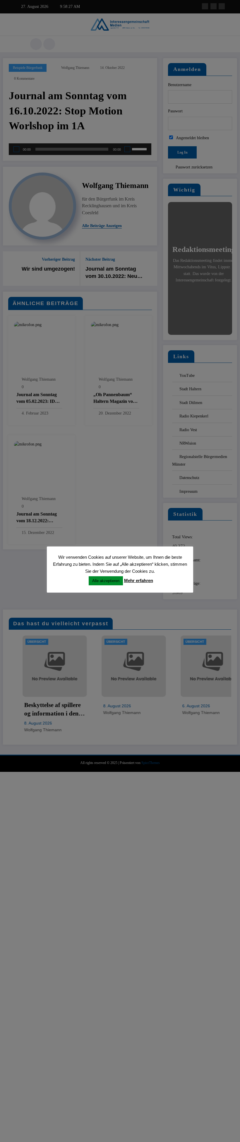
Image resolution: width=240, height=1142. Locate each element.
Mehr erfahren (138, 580)
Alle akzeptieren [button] (105, 581)
